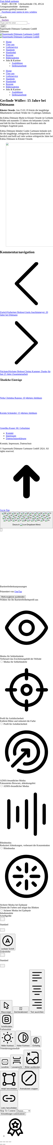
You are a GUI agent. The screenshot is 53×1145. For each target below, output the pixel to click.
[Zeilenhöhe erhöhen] (2, 955)
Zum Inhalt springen (9, 1)
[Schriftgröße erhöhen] (2, 919)
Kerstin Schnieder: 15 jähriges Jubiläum (18, 413)
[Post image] (8, 395)
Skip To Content (8, 1110)
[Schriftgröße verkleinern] (2, 929)
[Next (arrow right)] (4, 1144)
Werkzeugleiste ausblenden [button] (13, 597)
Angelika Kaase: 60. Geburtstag (15, 428)
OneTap (18, 591)
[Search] (29, 22)
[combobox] (26, 520)
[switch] (13, 662)
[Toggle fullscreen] (7, 1141)
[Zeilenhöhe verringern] (2, 965)
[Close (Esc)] (1, 1141)
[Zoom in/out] (10, 1141)
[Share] (4, 1141)
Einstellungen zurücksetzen (13, 1114)
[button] (1, 529)
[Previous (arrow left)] (1, 1144)
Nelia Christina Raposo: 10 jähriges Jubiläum (21, 398)
